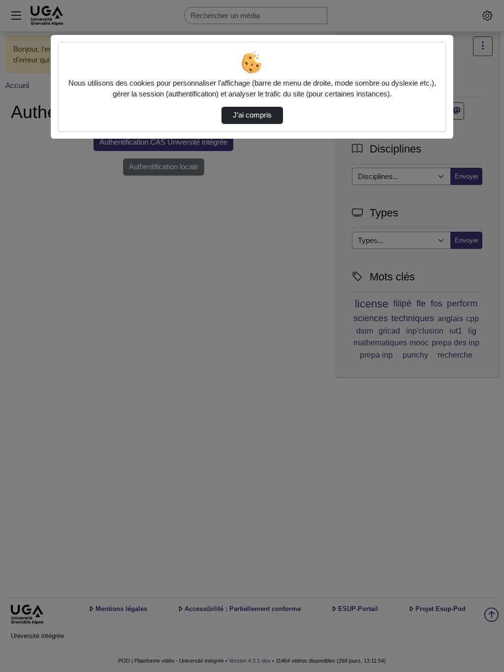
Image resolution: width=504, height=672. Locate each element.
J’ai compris (252, 115)
